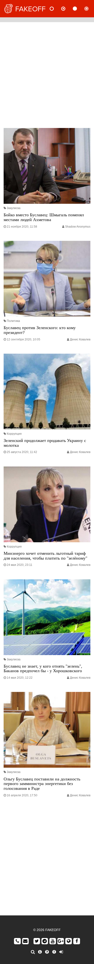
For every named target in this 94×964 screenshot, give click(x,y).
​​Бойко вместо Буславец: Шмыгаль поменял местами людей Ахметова (44, 217)
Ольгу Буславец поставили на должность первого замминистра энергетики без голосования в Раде (42, 784)
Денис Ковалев (80, 339)
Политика (13, 321)
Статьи (79, 8)
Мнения (67, 8)
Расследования (90, 8)
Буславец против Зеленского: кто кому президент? (40, 330)
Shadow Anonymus (77, 226)
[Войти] (61, 952)
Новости (56, 8)
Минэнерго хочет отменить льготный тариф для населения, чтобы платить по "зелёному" (45, 556)
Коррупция (14, 433)
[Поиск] (33, 952)
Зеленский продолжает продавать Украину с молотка (45, 443)
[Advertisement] (47, 74)
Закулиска (13, 208)
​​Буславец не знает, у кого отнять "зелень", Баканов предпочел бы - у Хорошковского (43, 668)
